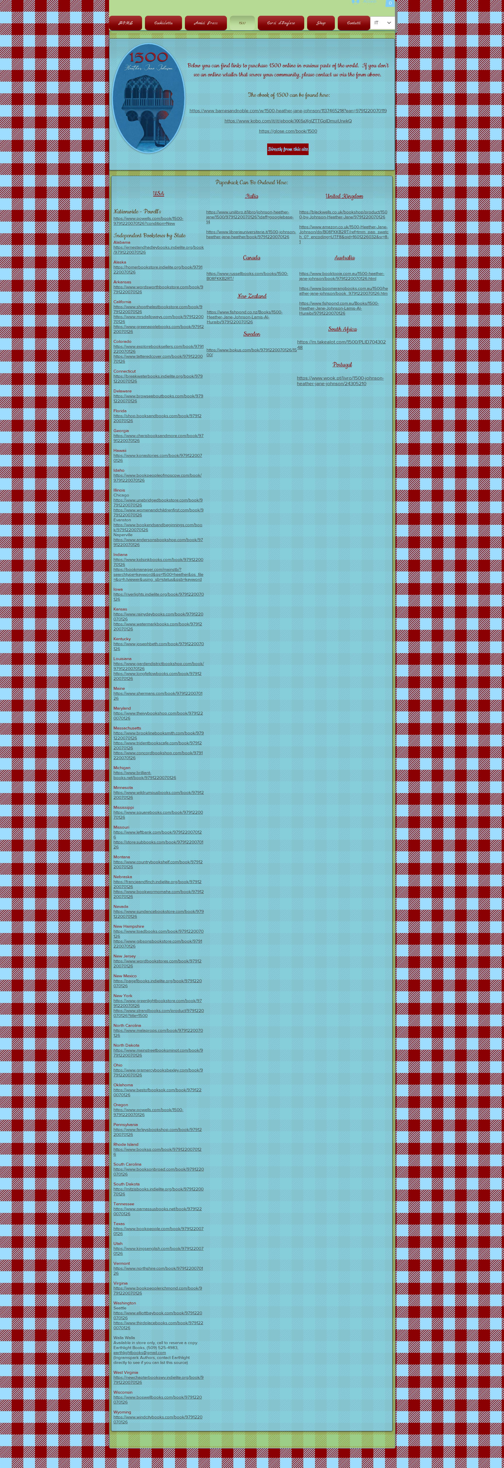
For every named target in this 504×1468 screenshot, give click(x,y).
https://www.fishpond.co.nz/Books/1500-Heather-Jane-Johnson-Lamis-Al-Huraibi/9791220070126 (245, 316)
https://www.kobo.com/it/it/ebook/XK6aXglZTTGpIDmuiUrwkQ (288, 120)
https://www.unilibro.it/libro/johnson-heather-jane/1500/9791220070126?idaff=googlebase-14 (250, 216)
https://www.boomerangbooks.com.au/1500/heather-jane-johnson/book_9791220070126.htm (343, 291)
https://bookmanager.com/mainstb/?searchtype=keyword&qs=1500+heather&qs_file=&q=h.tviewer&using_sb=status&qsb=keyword (158, 574)
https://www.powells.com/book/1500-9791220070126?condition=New (148, 221)
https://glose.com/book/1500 (288, 131)
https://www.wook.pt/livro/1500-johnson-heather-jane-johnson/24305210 (340, 380)
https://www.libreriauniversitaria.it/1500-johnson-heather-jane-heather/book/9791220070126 (251, 234)
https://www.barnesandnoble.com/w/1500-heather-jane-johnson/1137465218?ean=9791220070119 (288, 110)
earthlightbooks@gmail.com (139, 1352)
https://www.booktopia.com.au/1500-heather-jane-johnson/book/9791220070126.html (341, 276)
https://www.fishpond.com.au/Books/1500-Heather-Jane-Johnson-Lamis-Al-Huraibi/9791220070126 (339, 308)
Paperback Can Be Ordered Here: (251, 182)
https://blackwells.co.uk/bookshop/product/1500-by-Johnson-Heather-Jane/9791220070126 (343, 214)
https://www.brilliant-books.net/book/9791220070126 (144, 775)
